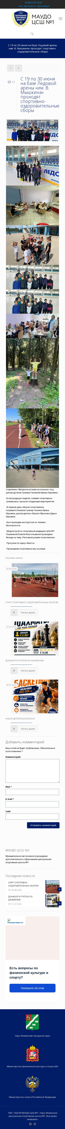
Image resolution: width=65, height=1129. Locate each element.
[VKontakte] (30, 1124)
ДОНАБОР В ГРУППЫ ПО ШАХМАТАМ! (25, 660)
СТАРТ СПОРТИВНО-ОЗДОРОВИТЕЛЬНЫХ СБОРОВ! (32, 602)
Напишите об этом (32, 988)
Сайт (8, 811)
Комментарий (13, 757)
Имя (9, 787)
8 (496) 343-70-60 (33, 2)
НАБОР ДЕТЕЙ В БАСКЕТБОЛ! (20, 718)
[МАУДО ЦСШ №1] (32, 18)
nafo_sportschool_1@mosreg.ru (34, 6)
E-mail (10, 799)
